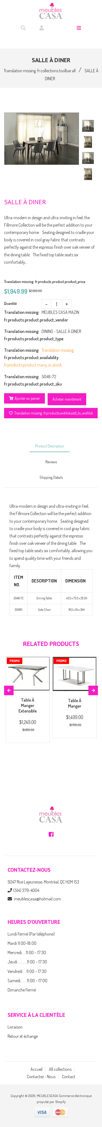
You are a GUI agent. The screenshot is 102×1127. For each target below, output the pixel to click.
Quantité (10, 303)
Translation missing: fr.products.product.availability (23, 353)
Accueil (36, 1069)
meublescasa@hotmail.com (37, 898)
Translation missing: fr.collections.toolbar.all (40, 70)
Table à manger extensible (27, 705)
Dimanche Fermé (22, 990)
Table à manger (74, 703)
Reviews (51, 461)
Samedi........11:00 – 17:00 (27, 980)
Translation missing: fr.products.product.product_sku (23, 380)
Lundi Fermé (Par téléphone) (31, 934)
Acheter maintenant (66, 399)
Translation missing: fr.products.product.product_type (23, 335)
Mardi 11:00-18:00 (22, 943)
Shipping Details (51, 477)
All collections (60, 1069)
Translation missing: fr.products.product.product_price (44, 281)
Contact (68, 1076)
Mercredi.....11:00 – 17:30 (27, 952)
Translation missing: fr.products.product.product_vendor (23, 315)
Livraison (15, 1027)
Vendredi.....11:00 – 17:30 (27, 971)
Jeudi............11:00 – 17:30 (27, 961)
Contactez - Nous (41, 1076)
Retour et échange (23, 1036)
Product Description (49, 446)
